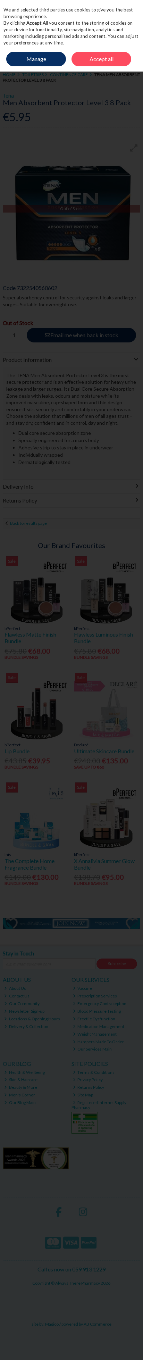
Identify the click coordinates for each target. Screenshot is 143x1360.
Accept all (101, 59)
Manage (36, 59)
